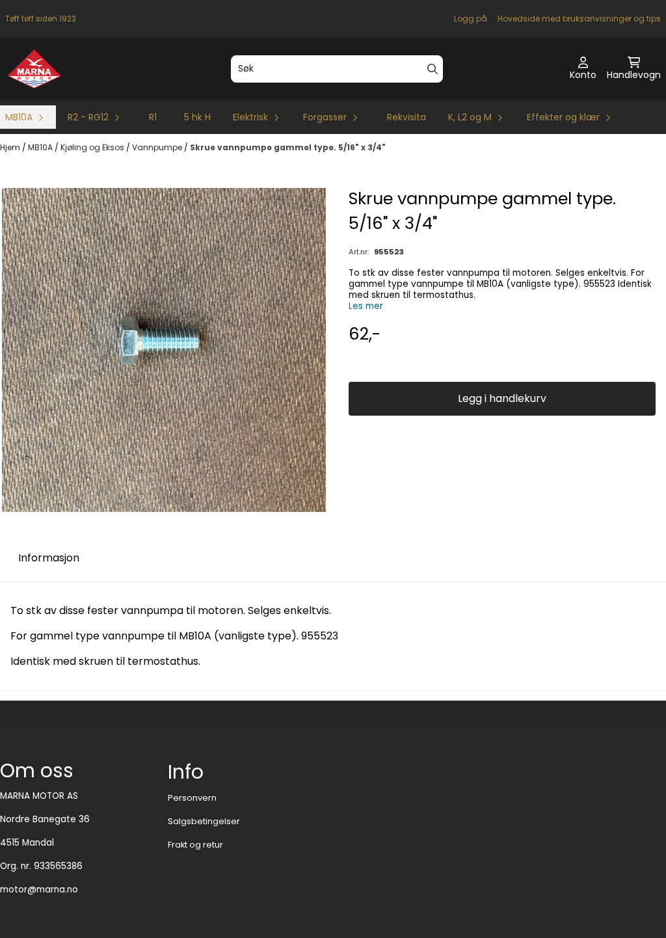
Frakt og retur (195, 844)
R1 (153, 117)
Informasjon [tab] (48, 557)
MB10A (41, 147)
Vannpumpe (158, 147)
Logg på (470, 18)
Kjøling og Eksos (93, 147)
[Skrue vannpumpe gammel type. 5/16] (164, 350)
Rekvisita (406, 117)
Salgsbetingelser (204, 821)
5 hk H (197, 117)
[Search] (432, 69)
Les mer (366, 306)
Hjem (11, 147)
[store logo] (34, 68)
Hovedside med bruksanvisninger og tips (579, 18)
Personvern (192, 797)
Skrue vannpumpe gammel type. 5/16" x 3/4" (288, 147)
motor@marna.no (39, 889)
